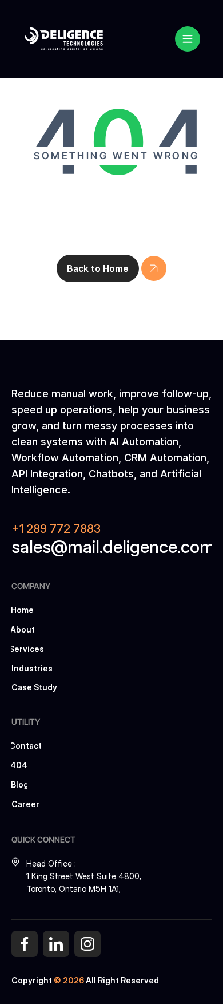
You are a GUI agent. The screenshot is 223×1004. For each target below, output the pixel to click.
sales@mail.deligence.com (113, 546)
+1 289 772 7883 (56, 529)
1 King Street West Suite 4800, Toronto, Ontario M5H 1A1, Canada (85, 888)
